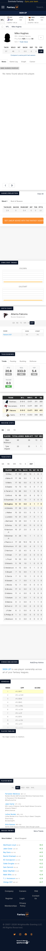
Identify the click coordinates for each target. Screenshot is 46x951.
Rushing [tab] (23, 361)
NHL (32, 788)
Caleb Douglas (8, 863)
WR (25, 323)
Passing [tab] (13, 361)
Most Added (7, 838)
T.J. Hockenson (9, 878)
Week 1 (4, 201)
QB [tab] (3, 464)
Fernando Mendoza (12, 794)
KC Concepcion (9, 860)
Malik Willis (7, 875)
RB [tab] (3, 430)
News (4, 62)
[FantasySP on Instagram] (20, 934)
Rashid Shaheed (9, 856)
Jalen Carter (9, 804)
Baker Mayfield (9, 871)
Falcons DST (7, 334)
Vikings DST (8, 882)
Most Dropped (20, 838)
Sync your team (31, 1)
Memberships (10, 906)
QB (13, 323)
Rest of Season (17, 201)
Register (9, 898)
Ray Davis (7, 852)
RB (17, 323)
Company (9, 891)
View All (40, 194)
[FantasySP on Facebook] (25, 934)
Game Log (14, 62)
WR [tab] (8, 430)
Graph (23, 62)
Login (22, 898)
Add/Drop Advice (36, 662)
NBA (27, 788)
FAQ (36, 891)
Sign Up (23, 13)
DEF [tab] (31, 464)
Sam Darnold (8, 867)
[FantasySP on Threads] (31, 934)
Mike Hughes (17, 27)
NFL (2, 20)
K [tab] (25, 464)
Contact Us (35, 897)
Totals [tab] (4, 361)
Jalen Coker (7, 849)
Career (32, 62)
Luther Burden (10, 814)
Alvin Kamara (10, 824)
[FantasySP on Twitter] (14, 934)
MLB (22, 788)
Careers (22, 891)
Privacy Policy (22, 904)
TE (21, 323)
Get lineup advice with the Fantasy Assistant (24, 221)
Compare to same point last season (23, 55)
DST (32, 323)
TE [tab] (14, 430)
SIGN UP (7, 669)
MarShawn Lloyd (9, 845)
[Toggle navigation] (3, 7)
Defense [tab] (33, 361)
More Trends (38, 831)
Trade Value (24, 42)
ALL (13, 788)
